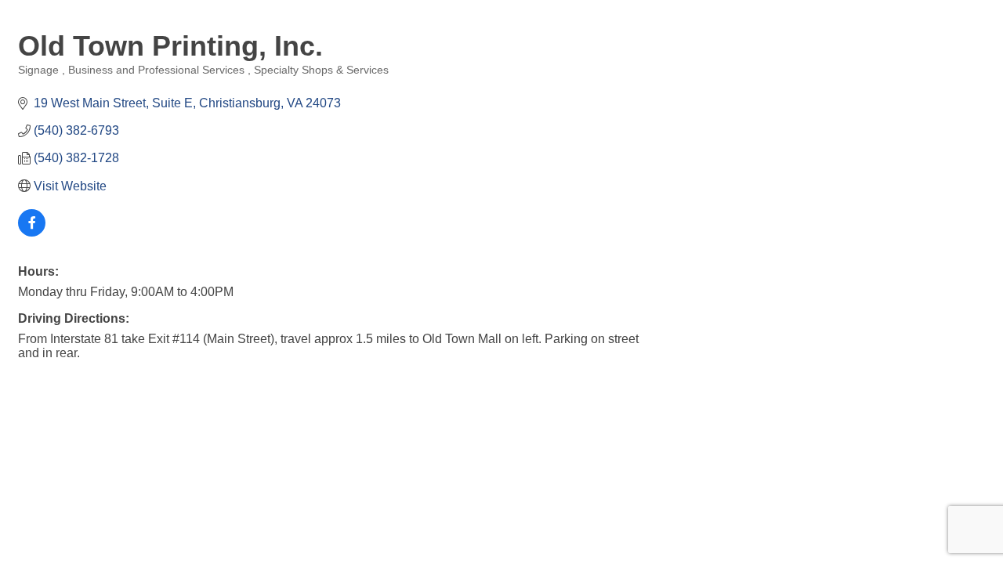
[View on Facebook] (31, 232)
